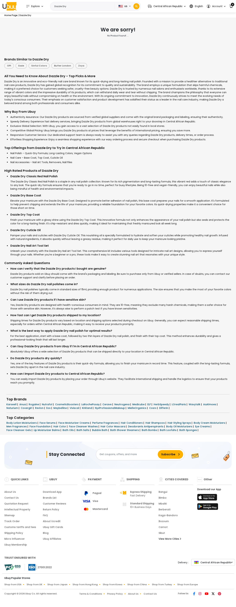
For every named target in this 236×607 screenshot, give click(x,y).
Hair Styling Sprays (180, 423)
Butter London (62, 65)
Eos (48, 408)
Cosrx (153, 408)
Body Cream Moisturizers (210, 423)
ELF (149, 404)
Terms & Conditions (90, 593)
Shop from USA (12, 584)
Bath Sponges (188, 430)
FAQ (45, 515)
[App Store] (207, 498)
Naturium (12, 408)
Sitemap (9, 515)
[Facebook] (194, 594)
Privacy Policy (115, 593)
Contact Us (11, 497)
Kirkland (87, 408)
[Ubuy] (9, 6)
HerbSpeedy (162, 404)
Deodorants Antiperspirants (146, 426)
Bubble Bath (100, 430)
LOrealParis (179, 404)
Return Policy (51, 509)
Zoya (81, 65)
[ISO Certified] (38, 567)
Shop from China (137, 584)
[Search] (136, 6)
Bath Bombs (150, 430)
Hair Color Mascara (113, 426)
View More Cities (169, 539)
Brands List (49, 497)
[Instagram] (200, 594)
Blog (46, 533)
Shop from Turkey (162, 584)
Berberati (164, 509)
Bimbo (163, 497)
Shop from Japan (57, 584)
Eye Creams (203, 426)
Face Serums (48, 423)
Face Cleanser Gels (19, 430)
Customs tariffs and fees (20, 527)
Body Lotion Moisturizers (21, 423)
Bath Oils (68, 430)
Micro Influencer (14, 539)
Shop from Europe (187, 584)
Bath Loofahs (168, 430)
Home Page (10, 15)
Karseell (11, 404)
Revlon (39, 408)
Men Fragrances (16, 426)
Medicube (138, 404)
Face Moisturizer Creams (74, 423)
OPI (9, 65)
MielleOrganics (137, 408)
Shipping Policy (13, 533)
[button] (167, 6)
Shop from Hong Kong (85, 584)
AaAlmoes (210, 404)
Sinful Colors (39, 65)
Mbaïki (163, 503)
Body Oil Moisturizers (179, 426)
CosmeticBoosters (67, 404)
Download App (52, 492)
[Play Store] (207, 507)
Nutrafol (47, 404)
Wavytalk (195, 404)
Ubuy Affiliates (52, 539)
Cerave (107, 404)
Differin (164, 408)
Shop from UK (34, 584)
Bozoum (164, 521)
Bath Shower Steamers (125, 430)
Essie (21, 65)
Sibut (162, 533)
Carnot (163, 527)
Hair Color (60, 426)
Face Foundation (40, 426)
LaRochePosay (90, 404)
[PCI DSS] (12, 567)
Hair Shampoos (155, 423)
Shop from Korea (112, 584)
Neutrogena (122, 404)
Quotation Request (16, 503)
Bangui (163, 492)
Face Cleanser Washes (83, 426)
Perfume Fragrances (105, 423)
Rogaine (34, 404)
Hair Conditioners (132, 423)
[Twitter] (213, 594)
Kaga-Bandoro (168, 515)
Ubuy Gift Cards (53, 527)
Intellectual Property (17, 509)
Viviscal (75, 408)
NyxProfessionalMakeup (110, 408)
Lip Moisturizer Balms (47, 430)
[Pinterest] (219, 594)
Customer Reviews (54, 503)
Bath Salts (83, 430)
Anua (23, 404)
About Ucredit (51, 521)
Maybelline (60, 408)
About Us (10, 492)
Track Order (12, 521)
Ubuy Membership (15, 544)
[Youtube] (206, 594)
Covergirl (27, 408)
